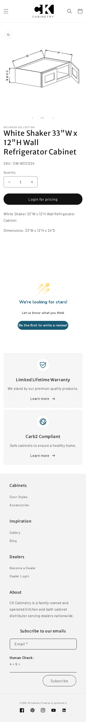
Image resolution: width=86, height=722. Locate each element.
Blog (13, 541)
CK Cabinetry (34, 703)
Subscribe (59, 681)
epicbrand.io (60, 703)
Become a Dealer (23, 568)
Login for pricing (43, 199)
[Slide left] (32, 118)
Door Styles (19, 497)
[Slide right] (53, 118)
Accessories (19, 505)
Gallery (15, 532)
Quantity (10, 172)
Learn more (39, 398)
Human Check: (22, 657)
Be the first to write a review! (43, 325)
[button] (6, 11)
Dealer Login (19, 576)
